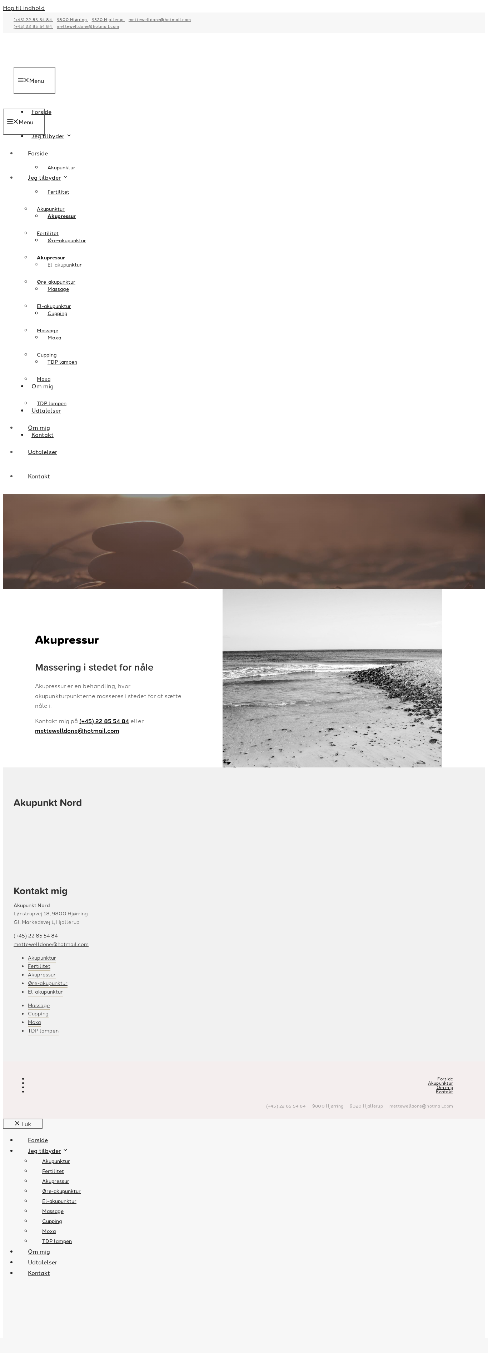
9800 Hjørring (72, 19)
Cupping (47, 354)
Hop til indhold (24, 7)
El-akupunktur (54, 305)
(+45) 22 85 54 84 (33, 19)
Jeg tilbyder (47, 136)
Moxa (43, 378)
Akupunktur (61, 167)
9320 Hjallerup (108, 19)
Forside (38, 153)
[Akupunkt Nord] (62, 104)
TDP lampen (51, 403)
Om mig (39, 427)
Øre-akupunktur (67, 240)
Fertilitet (58, 191)
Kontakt (39, 476)
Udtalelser (42, 452)
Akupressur (51, 257)
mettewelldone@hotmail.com (160, 19)
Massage (47, 330)
